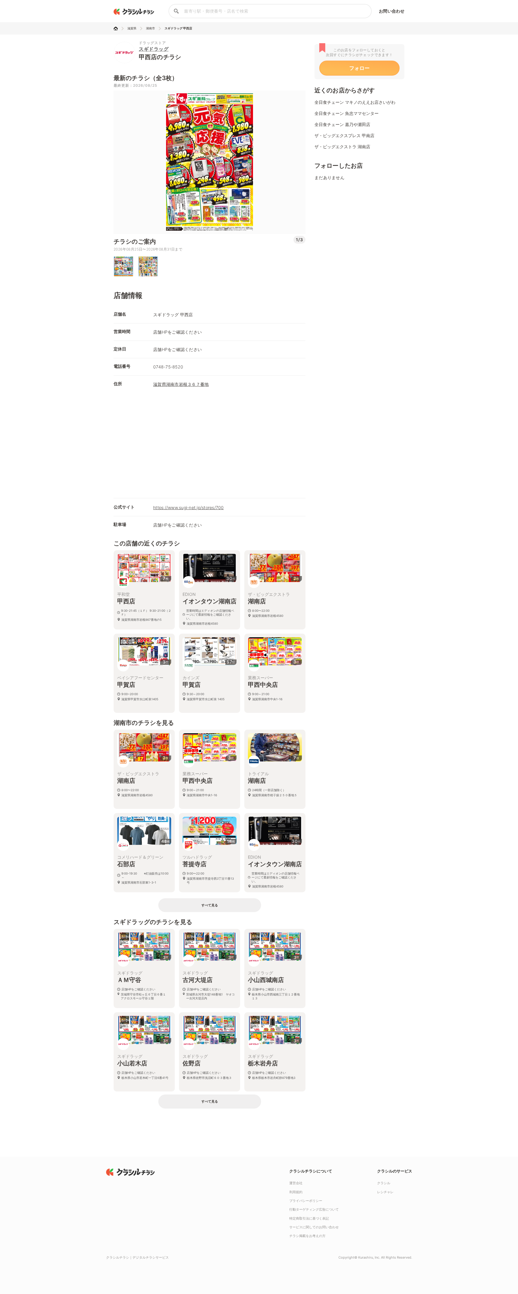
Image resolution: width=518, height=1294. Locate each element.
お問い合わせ (391, 11)
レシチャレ (385, 1192)
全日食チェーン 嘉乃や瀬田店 (342, 124)
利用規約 (295, 1192)
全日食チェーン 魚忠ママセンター (346, 113)
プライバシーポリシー (305, 1201)
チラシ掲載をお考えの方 (307, 1236)
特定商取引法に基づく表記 (309, 1218)
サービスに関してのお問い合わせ (314, 1227)
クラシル (383, 1183)
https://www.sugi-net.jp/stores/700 (188, 507)
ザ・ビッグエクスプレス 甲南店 (344, 135)
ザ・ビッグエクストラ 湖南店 (342, 146)
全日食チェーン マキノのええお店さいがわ (354, 102)
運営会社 (295, 1183)
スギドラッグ (153, 49)
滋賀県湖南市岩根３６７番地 (181, 384)
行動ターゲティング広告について (314, 1209)
